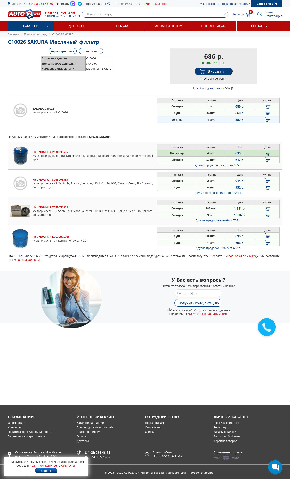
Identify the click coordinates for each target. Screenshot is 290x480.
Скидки (150, 432)
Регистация (221, 427)
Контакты (259, 26)
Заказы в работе (225, 432)
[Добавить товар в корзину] (267, 106)
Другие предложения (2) (218, 248)
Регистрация (273, 16)
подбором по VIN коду (243, 256)
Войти (269, 12)
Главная (13, 34)
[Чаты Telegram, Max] (275, 467)
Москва (16, 4)
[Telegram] (80, 5)
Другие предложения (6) (218, 220)
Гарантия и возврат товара (26, 436)
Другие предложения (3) (218, 193)
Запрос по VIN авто (227, 436)
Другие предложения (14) (218, 165)
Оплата (122, 26)
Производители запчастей (95, 427)
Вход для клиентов (226, 423)
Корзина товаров (225, 441)
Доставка (76, 26)
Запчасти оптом (167, 26)
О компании (16, 423)
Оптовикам (152, 427)
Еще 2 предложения (213, 88)
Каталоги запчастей (90, 423)
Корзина (238, 14)
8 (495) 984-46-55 (40, 4)
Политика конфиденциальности (29, 432)
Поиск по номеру (88, 432)
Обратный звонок (155, 4)
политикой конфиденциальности (207, 313)
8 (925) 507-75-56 (97, 457)
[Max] (72, 5)
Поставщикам (213, 26)
